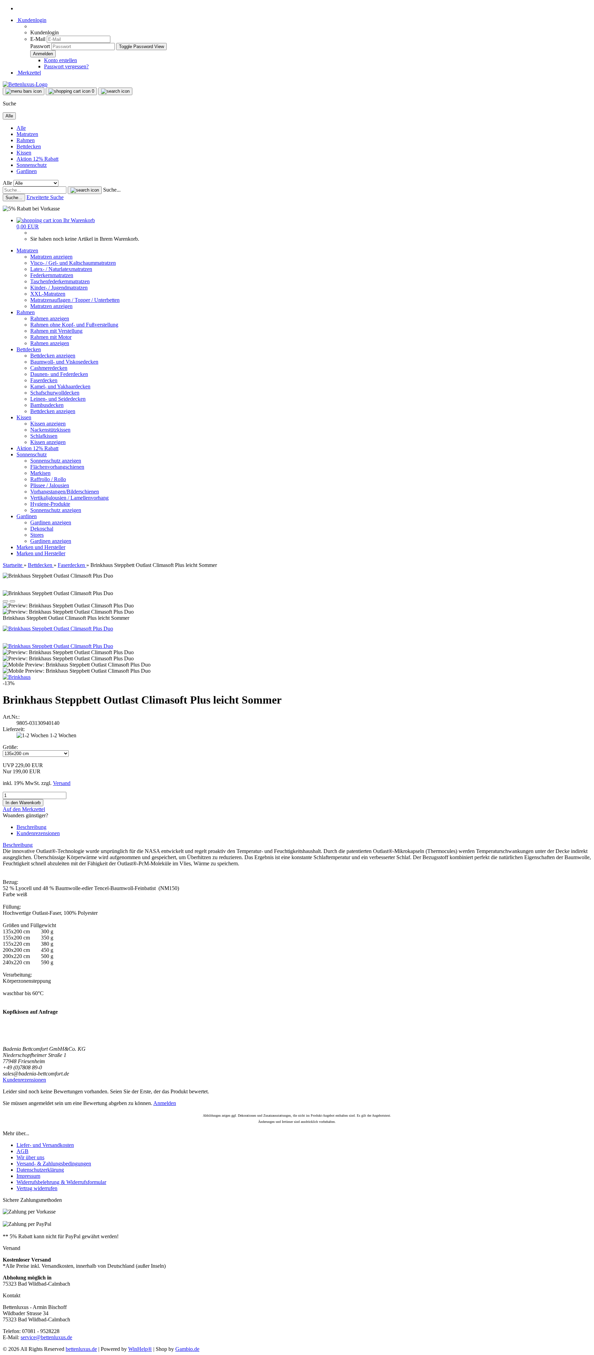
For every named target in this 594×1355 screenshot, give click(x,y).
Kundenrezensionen (38, 833)
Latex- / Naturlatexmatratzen (61, 269)
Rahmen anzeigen (49, 318)
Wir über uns (30, 1157)
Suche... (112, 190)
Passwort (40, 46)
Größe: (10, 747)
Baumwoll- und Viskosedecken (64, 362)
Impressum (28, 1176)
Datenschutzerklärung (40, 1170)
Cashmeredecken (48, 368)
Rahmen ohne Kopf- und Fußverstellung (74, 325)
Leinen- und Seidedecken (58, 399)
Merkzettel (28, 73)
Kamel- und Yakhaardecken (60, 386)
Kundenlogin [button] (31, 20)
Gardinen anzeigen (50, 522)
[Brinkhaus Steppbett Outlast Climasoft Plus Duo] (58, 628)
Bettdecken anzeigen (52, 355)
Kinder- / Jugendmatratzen (59, 288)
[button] (5, 601)
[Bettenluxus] (25, 84)
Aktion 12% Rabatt (37, 159)
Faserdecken (43, 380)
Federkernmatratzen (51, 275)
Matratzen (27, 134)
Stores (37, 535)
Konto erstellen (60, 60)
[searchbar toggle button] (115, 91)
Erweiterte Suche (45, 197)
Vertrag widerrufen (36, 1188)
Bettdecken (28, 146)
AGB (22, 1151)
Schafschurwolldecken (54, 393)
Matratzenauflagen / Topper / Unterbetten (75, 300)
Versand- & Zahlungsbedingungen (53, 1163)
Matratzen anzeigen (51, 257)
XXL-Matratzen (47, 294)
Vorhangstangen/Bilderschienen (64, 491)
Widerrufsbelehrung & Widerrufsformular (61, 1182)
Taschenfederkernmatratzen (60, 281)
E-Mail (37, 39)
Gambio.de (187, 1349)
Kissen (23, 153)
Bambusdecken (47, 405)
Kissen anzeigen (48, 423)
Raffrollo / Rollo (48, 479)
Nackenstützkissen (50, 430)
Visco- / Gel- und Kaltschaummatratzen (73, 263)
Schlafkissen (43, 436)
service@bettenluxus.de (46, 1337)
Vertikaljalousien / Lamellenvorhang (69, 498)
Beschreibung (31, 827)
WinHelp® (140, 1349)
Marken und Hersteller (40, 547)
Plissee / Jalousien (49, 485)
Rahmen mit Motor (51, 337)
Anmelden (164, 1103)
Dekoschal (41, 529)
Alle (21, 128)
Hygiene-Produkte (50, 504)
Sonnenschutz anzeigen (55, 461)
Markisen (40, 473)
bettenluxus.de (81, 1349)
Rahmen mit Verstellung (56, 331)
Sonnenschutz (31, 165)
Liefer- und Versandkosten (45, 1145)
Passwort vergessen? (66, 66)
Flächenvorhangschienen (57, 467)
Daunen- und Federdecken (59, 374)
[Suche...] (85, 190)
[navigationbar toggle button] (23, 91)
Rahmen (25, 140)
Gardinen (26, 171)
